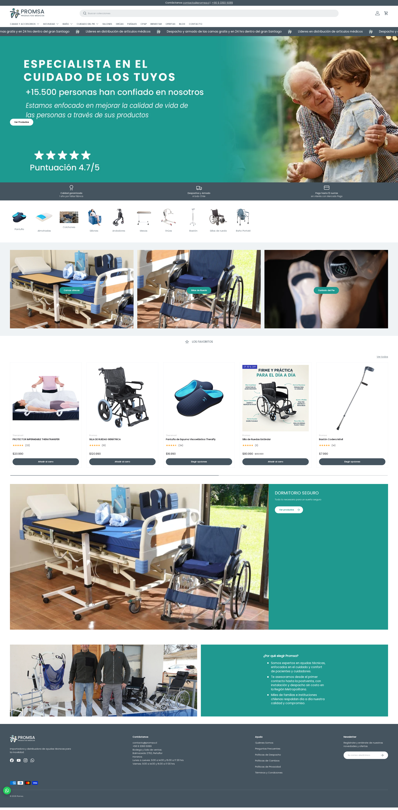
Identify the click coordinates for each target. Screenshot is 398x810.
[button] (386, 13)
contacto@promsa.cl (196, 3)
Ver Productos (21, 122)
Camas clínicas (72, 290)
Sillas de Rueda (199, 290)
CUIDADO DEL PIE (86, 24)
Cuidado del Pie (326, 290)
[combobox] (209, 13)
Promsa (20, 796)
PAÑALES (132, 24)
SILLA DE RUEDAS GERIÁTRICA (105, 439)
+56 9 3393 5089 (222, 3)
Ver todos (382, 356)
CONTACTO (195, 24)
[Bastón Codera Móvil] (352, 398)
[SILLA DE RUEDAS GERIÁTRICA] (122, 398)
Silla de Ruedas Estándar (256, 439)
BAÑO (66, 24)
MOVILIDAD (49, 24)
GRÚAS (120, 24)
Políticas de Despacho (268, 754)
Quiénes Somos (264, 742)
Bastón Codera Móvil (331, 439)
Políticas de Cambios (267, 760)
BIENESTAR (156, 24)
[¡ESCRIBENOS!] (7, 790)
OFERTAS (170, 24)
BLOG (182, 24)
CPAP (144, 24)
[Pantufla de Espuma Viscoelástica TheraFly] (199, 398)
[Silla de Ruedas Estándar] (275, 398)
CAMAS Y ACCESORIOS (23, 24)
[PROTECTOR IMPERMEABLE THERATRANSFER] (46, 398)
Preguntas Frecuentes (267, 748)
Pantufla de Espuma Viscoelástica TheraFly (190, 439)
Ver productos (286, 509)
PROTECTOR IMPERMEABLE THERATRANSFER (36, 439)
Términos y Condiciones (268, 772)
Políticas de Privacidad (268, 766)
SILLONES (107, 24)
